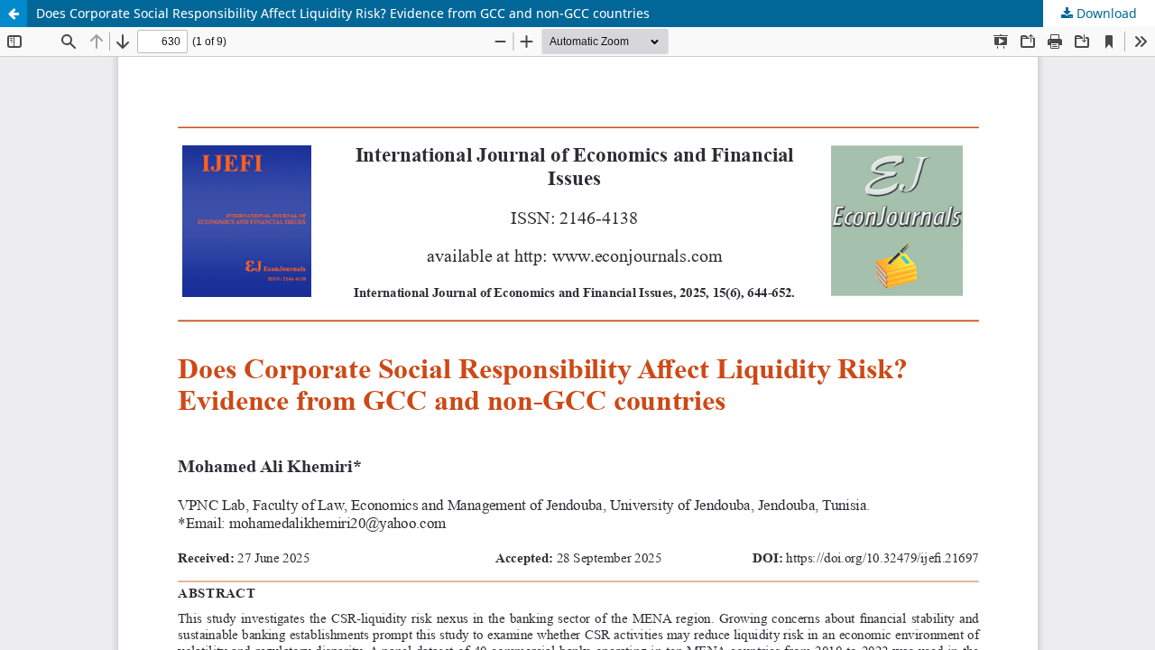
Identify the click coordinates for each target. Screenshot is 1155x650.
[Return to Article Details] (13, 13)
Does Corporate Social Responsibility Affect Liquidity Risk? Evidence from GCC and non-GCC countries (343, 13)
